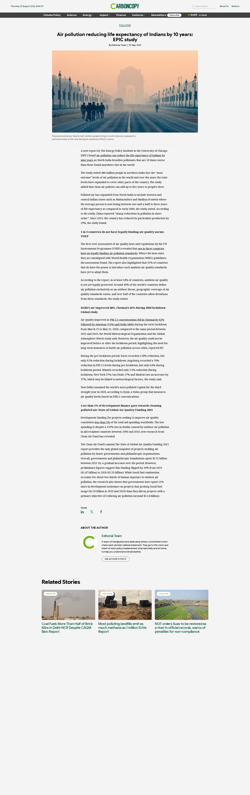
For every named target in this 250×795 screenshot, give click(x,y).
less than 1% (102, 422)
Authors (235, 6)
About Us (224, 6)
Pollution (125, 25)
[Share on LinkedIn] (82, 511)
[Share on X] (91, 511)
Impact (104, 15)
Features (137, 15)
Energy (87, 15)
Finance (121, 15)
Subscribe (174, 15)
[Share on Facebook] (101, 511)
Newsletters (158, 15)
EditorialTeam (119, 45)
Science (72, 15)
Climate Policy (52, 15)
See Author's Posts (115, 559)
